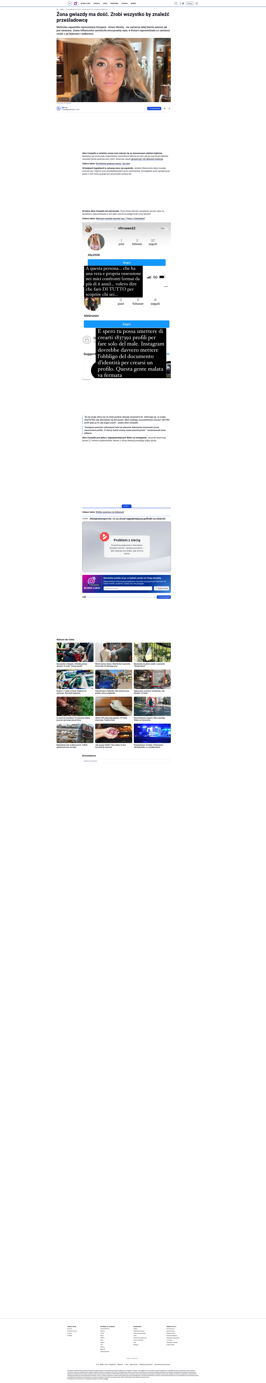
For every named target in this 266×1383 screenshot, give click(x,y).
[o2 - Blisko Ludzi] (77, 3)
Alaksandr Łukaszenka (172, 1338)
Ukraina (102, 1331)
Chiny (135, 1335)
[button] (181, 3)
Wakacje (135, 1344)
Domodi (69, 1329)
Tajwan (102, 1342)
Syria (101, 1340)
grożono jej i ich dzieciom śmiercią (147, 159)
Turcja (102, 1333)
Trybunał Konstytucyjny (140, 1338)
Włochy (102, 1338)
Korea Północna (104, 1329)
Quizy (105, 3)
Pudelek (69, 1335)
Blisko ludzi (85, 3)
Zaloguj (189, 3)
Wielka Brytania (104, 1351)
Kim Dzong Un (170, 1329)
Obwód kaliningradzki (139, 1333)
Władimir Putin (170, 1333)
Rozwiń (125, 506)
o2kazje (97, 3)
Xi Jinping (169, 1340)
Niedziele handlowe (138, 1331)
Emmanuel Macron (171, 1335)
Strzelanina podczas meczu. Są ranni (113, 163)
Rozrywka (114, 3)
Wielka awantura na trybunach (110, 512)
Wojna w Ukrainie (138, 1340)
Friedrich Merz (170, 1344)
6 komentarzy (155, 108)
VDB (63, 108)
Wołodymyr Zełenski (172, 1342)
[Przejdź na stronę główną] (70, 5)
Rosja (101, 1335)
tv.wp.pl (69, 1333)
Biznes (133, 3)
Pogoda (125, 3)
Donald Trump (170, 1331)
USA (101, 1344)
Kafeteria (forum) (72, 1331)
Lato (134, 1342)
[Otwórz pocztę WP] (175, 3)
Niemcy (102, 1347)
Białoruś (102, 1349)
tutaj (106, 1379)
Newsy (135, 1329)
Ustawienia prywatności (162, 1364)
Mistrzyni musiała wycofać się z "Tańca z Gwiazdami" (120, 218)
